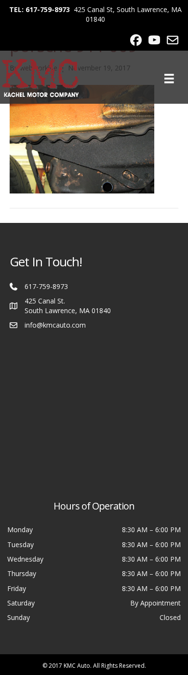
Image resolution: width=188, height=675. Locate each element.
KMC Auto (77, 665)
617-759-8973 (46, 286)
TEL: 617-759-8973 (39, 9)
